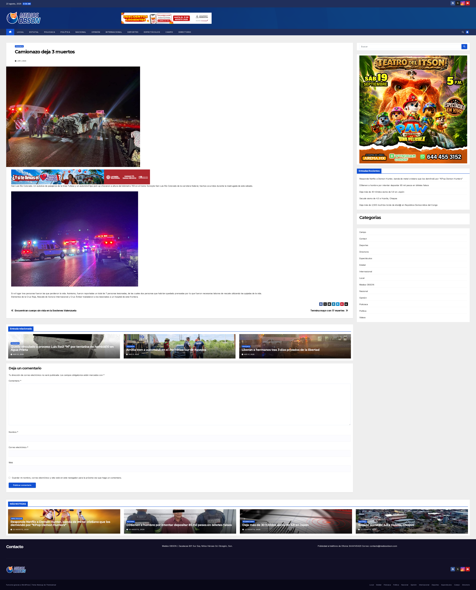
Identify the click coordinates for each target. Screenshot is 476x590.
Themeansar (51, 585)
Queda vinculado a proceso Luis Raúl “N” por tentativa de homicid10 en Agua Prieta (62, 348)
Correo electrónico (18, 447)
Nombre (13, 432)
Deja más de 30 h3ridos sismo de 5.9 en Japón (381, 192)
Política (65, 32)
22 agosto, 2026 (21, 529)
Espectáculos (152, 32)
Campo (169, 32)
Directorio (184, 32)
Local (20, 32)
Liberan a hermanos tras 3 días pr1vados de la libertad (280, 350)
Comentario (15, 381)
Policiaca (49, 32)
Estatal (34, 32)
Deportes (132, 32)
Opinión (95, 32)
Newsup (40, 585)
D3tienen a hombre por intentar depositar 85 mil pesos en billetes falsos (394, 185)
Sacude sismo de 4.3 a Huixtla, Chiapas (378, 198)
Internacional (114, 32)
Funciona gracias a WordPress (18, 585)
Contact (363, 238)
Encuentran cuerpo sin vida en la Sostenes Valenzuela (45, 310)
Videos (362, 317)
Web (11, 462)
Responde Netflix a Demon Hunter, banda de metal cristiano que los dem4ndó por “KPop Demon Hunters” (411, 179)
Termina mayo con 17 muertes (327, 310)
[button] (463, 32)
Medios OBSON (366, 284)
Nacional (80, 32)
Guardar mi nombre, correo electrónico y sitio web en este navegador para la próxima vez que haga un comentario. (67, 478)
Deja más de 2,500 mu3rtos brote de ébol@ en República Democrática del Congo (398, 205)
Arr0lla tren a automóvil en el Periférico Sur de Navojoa (166, 350)
